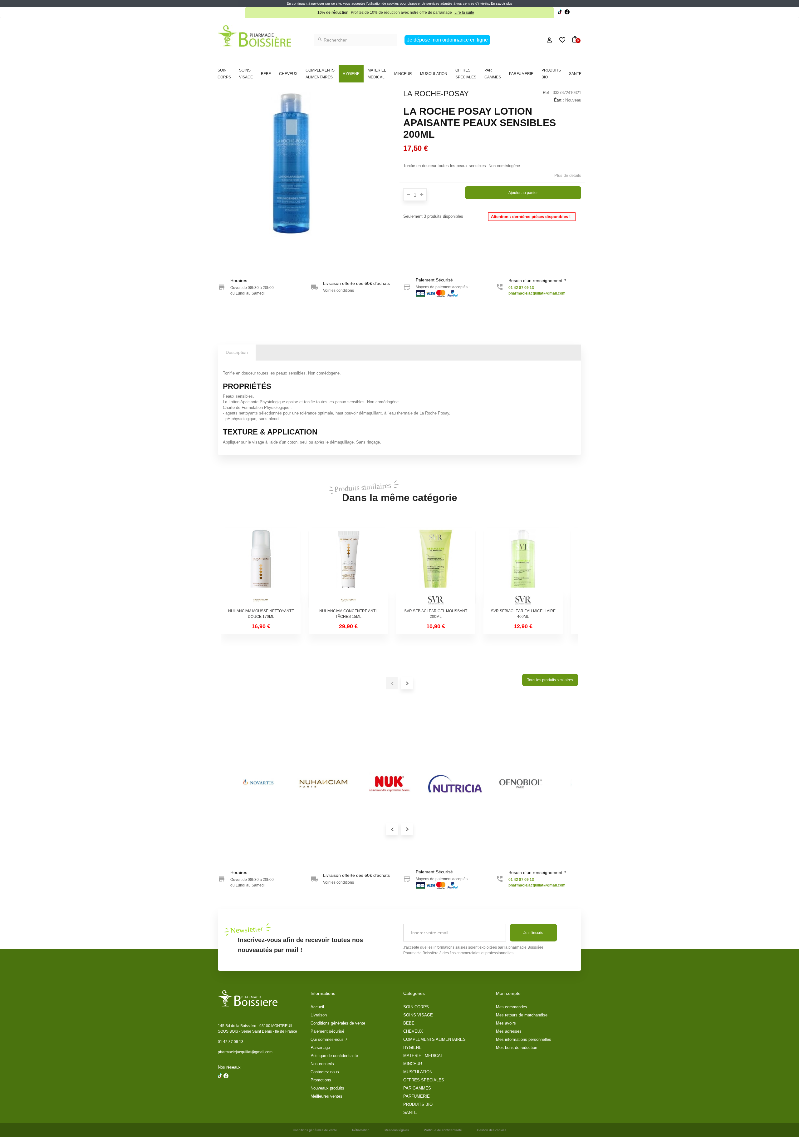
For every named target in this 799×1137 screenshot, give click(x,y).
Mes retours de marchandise (521, 1015)
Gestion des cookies (491, 1130)
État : (559, 100)
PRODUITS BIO (551, 73)
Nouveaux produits (327, 1088)
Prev (392, 829)
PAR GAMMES (492, 73)
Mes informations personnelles (523, 1039)
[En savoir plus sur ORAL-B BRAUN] (389, 783)
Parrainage (320, 1047)
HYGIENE (351, 74)
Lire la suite (464, 12)
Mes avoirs (506, 1023)
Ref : (547, 92)
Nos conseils (322, 1063)
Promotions (321, 1080)
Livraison (319, 1015)
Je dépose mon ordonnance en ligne (447, 39)
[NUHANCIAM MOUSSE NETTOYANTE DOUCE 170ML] (261, 568)
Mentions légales (397, 1130)
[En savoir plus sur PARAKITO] (520, 783)
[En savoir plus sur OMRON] (324, 783)
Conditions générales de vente (338, 1023)
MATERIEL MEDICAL (377, 73)
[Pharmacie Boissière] (254, 36)
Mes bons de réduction (516, 1047)
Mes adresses (509, 1031)
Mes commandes (511, 1007)
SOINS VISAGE (246, 73)
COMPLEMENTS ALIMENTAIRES (320, 73)
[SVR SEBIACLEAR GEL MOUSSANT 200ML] (436, 568)
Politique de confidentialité (334, 1055)
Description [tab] (237, 352)
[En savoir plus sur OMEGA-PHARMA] (258, 783)
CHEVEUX (288, 74)
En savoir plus (501, 3)
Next (407, 829)
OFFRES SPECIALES (465, 73)
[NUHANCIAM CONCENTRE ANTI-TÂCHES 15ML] (348, 568)
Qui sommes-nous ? (329, 1039)
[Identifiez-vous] (535, 39)
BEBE (266, 74)
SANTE (575, 74)
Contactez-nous (325, 1072)
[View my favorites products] (559, 40)
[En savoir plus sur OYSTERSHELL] (455, 783)
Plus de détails (567, 175)
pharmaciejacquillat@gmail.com (245, 1052)
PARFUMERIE (521, 74)
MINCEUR (403, 74)
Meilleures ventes (326, 1096)
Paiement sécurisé (327, 1031)
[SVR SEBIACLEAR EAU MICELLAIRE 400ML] (523, 568)
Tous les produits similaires (550, 680)
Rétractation (361, 1130)
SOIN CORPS (224, 73)
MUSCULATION (433, 74)
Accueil (317, 1007)
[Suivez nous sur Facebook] (560, 12)
